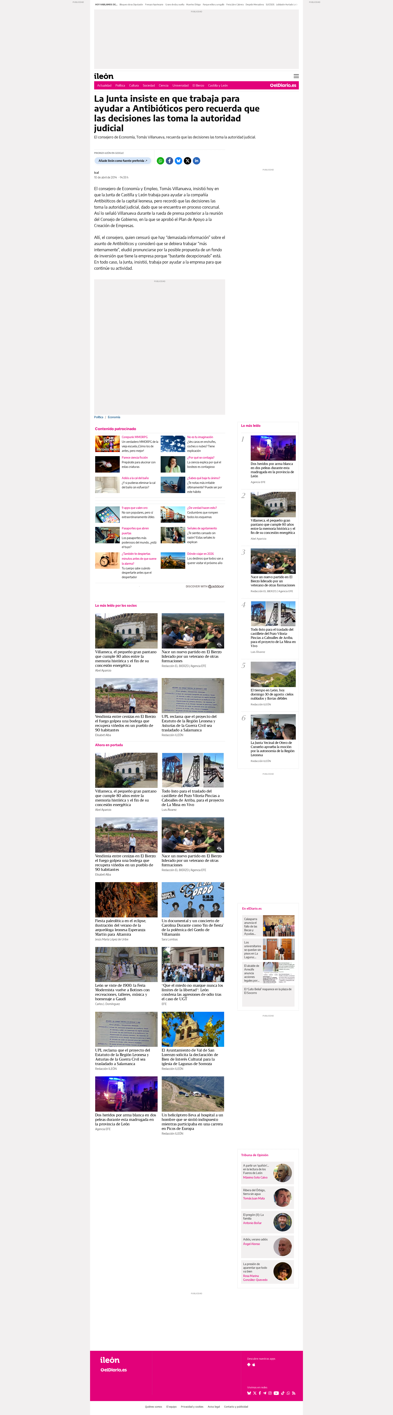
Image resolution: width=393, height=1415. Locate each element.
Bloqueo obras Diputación (131, 4)
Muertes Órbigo (193, 4)
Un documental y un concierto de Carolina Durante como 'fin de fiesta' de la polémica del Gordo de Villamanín (193, 927)
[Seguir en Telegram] (264, 1393)
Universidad (181, 85)
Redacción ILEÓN (172, 735)
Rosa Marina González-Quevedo (255, 1277)
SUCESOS (270, 4)
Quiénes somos (153, 1406)
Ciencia (163, 85)
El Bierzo (198, 85)
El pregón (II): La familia (253, 1216)
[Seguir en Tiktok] (283, 1393)
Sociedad (149, 85)
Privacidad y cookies (192, 1406)
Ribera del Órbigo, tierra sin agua (254, 1192)
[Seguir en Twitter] (255, 1393)
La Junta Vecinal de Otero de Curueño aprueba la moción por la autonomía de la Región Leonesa (273, 748)
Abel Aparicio (103, 670)
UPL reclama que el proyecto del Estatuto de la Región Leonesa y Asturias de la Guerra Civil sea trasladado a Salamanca (189, 723)
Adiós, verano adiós (255, 1239)
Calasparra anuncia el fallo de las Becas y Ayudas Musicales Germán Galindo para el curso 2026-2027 (252, 926)
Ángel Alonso (251, 1244)
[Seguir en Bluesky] (249, 1393)
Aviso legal (214, 1406)
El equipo (171, 1406)
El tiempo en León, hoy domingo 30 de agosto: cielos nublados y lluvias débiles (272, 694)
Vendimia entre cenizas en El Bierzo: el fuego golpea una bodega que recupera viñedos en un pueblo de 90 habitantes (125, 723)
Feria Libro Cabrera (235, 4)
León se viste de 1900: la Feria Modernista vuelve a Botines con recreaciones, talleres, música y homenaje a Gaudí (122, 992)
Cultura (134, 85)
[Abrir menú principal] (296, 76)
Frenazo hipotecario (154, 4)
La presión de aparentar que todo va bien (255, 1267)
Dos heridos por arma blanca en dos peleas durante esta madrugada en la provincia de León (125, 1119)
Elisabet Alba (103, 735)
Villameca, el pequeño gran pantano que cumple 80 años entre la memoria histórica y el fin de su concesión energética (125, 658)
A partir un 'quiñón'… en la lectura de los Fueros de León (256, 1169)
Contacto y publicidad (236, 1406)
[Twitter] (187, 160)
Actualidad (104, 85)
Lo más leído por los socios (116, 605)
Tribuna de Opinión (254, 1155)
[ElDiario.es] (283, 85)
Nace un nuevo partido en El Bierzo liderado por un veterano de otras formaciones (191, 656)
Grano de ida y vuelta (174, 4)
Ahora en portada (109, 745)
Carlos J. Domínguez (107, 1004)
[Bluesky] (178, 160)
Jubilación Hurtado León (287, 4)
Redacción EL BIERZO (175, 666)
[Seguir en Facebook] (260, 1393)
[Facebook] (169, 160)
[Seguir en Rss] (293, 1393)
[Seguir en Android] (248, 1364)
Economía (114, 417)
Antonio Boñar (252, 1223)
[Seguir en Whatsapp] (288, 1393)
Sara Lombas (170, 939)
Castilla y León (218, 85)
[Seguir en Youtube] (276, 1393)
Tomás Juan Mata (254, 1198)
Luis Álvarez (169, 809)
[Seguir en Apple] (253, 1364)
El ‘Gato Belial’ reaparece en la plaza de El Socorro (267, 991)
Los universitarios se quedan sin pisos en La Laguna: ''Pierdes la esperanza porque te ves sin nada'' (252, 950)
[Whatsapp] (160, 160)
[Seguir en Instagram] (270, 1393)
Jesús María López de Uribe (111, 939)
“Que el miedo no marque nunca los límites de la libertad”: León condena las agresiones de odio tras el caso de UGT (192, 992)
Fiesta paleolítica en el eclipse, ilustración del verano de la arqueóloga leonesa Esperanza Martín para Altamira (120, 927)
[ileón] (123, 1360)
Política (120, 85)
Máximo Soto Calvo (255, 1177)
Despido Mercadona (255, 4)
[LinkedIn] (196, 160)
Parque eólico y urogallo (213, 4)
